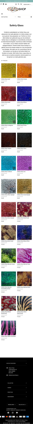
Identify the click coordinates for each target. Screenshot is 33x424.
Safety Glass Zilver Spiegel (7, 194)
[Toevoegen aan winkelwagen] (14, 75)
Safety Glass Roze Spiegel (7, 218)
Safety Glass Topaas (6, 148)
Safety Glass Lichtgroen (7, 125)
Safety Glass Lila (21, 171)
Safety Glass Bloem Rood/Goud (6, 312)
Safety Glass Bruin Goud (7, 241)
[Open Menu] (3, 14)
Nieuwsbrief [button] (11, 396)
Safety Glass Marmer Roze (23, 264)
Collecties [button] (10, 383)
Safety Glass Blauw (22, 102)
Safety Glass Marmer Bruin (23, 287)
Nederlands (27, 4)
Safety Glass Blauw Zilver (23, 241)
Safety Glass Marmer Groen (8, 264)
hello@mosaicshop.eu (13, 375)
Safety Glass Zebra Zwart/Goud (21, 312)
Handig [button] (9, 387)
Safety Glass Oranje (22, 79)
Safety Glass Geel (5, 79)
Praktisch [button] (10, 392)
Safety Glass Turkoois (6, 171)
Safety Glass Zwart (21, 148)
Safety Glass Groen (22, 125)
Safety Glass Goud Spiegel (23, 194)
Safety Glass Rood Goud (23, 218)
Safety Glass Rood (5, 102)
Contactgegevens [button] (11, 363)
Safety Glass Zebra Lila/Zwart (8, 336)
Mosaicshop (10, 408)
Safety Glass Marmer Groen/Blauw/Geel (6, 288)
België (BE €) (22, 404)
